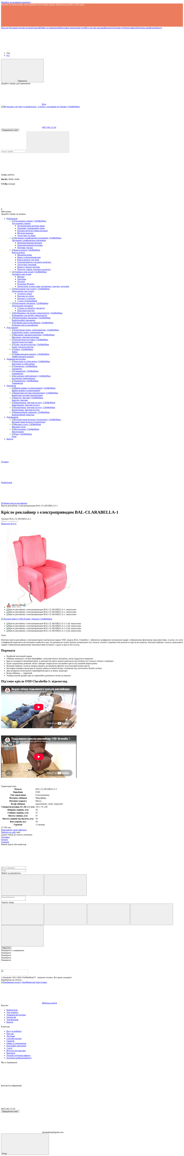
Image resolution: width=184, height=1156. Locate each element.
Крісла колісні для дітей (28, 260)
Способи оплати (24, 28)
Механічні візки (24, 255)
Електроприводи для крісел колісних (34, 262)
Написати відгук (8, 524)
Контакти (108, 28)
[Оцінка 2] (65, 914)
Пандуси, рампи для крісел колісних (34, 269)
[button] (92, 16)
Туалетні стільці (24, 293)
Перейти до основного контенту (16, 2)
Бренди (9, 439)
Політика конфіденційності (149, 28)
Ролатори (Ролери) (25, 284)
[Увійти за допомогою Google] (65, 885)
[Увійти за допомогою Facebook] (22, 885)
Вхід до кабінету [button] (14, 1031)
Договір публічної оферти (125, 28)
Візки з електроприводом (29, 257)
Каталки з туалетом (26, 298)
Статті (82, 28)
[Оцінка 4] (151, 914)
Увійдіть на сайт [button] (8, 832)
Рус (8, 55)
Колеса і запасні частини (28, 267)
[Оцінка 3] (108, 914)
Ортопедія (11, 385)
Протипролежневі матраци (29, 243)
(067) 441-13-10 (49, 127)
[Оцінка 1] (22, 914)
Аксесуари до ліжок (26, 235)
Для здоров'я (12, 327)
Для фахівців (12, 417)
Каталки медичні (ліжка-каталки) (32, 231)
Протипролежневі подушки (30, 245)
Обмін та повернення (50, 28)
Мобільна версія (49, 1003)
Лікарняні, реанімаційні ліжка (31, 228)
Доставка (12, 28)
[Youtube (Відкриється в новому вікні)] (21, 48)
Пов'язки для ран (25, 247)
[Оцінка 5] (22, 935)
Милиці (20, 277)
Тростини (21, 279)
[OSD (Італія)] (26, 619)
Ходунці (21, 281)
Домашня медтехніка (16, 359)
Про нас (4, 28)
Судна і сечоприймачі (27, 301)
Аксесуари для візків (26, 264)
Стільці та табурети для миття (31, 308)
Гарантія (36, 28)
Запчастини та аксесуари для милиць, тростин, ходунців (43, 286)
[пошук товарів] (48, 142)
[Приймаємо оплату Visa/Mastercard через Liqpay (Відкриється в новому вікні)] (24, 982)
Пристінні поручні (25, 310)
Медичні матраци (25, 233)
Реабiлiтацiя (11, 218)
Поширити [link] (6, 953)
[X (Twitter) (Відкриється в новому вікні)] (61, 48)
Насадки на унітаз (25, 296)
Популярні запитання (69, 28)
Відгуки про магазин (94, 28)
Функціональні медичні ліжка (31, 226)
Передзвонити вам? (10, 130)
